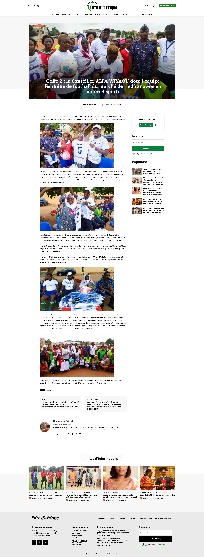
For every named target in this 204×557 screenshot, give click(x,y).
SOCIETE (103, 75)
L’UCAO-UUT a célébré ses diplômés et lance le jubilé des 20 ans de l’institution (152, 201)
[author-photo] (30, 498)
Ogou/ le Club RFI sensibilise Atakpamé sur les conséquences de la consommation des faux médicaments (60, 404)
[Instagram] (57, 433)
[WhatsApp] (150, 125)
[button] (34, 6)
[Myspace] (65, 433)
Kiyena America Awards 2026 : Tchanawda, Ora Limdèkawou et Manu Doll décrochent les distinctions (153, 181)
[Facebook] (54, 433)
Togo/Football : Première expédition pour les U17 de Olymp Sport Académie (153, 171)
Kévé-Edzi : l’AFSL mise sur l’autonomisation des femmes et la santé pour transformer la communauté (153, 191)
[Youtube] (80, 433)
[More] (155, 125)
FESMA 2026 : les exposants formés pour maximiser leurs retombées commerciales (153, 210)
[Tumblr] (72, 433)
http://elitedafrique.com (61, 424)
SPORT (99, 535)
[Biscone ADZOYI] (45, 427)
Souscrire (147, 148)
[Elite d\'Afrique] (102, 6)
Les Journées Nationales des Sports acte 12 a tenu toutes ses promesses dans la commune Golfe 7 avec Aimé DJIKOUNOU (104, 405)
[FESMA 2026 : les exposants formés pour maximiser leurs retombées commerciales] (137, 210)
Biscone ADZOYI (93, 105)
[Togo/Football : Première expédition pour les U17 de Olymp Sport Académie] (137, 171)
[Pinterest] (69, 433)
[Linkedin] (61, 433)
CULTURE (100, 545)
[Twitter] (76, 433)
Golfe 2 (50, 390)
